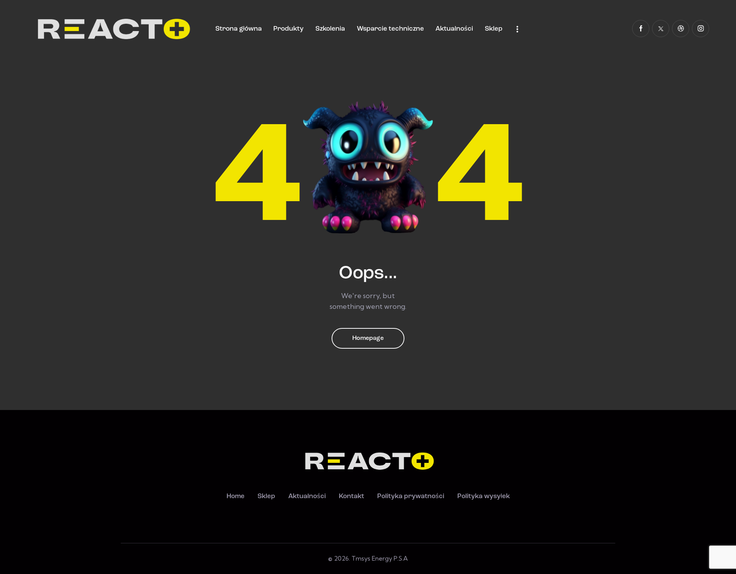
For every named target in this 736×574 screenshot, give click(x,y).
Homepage (368, 338)
